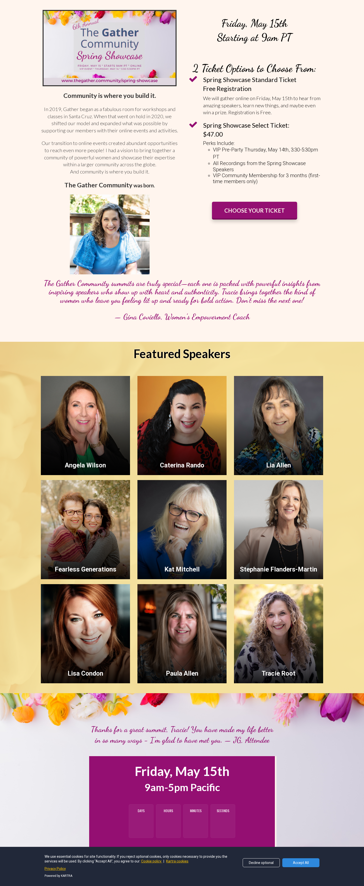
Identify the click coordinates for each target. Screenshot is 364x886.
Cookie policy (151, 861)
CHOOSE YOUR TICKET (254, 210)
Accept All (301, 863)
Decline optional (261, 863)
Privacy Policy (55, 869)
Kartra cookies (177, 861)
